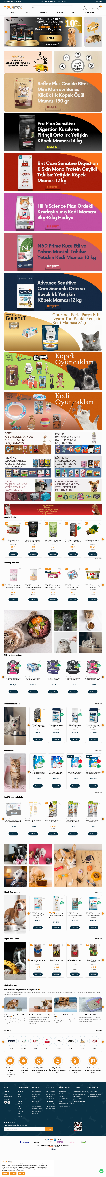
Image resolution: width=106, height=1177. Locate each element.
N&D (19, 1094)
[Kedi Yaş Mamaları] (28, 466)
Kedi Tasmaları (35, 1113)
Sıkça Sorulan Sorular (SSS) (65, 1103)
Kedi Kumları (34, 1099)
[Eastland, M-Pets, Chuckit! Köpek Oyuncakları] (53, 371)
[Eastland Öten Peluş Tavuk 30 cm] (74, 950)
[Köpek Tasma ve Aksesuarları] (78, 490)
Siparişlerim (62, 1094)
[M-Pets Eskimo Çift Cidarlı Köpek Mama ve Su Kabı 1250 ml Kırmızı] (33, 667)
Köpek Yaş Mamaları (50, 1094)
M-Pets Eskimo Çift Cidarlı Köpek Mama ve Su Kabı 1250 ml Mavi (53, 678)
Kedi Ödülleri (34, 1096)
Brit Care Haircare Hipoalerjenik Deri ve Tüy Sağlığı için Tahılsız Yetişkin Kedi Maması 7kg (38, 726)
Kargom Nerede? (63, 1091)
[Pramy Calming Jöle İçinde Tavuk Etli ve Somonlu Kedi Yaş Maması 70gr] (36, 575)
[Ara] (71, 7)
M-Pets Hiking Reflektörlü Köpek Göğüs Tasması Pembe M (92, 678)
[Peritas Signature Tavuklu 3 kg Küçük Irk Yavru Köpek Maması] (74, 903)
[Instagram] (8, 1102)
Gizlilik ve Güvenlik (77, 1104)
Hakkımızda (7, 1091)
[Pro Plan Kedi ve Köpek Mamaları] (53, 132)
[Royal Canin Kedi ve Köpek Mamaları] (43, 32)
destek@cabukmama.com (96, 1096)
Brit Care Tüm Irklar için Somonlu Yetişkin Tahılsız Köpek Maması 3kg (56, 914)
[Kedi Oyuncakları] (28, 443)
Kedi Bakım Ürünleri (36, 1106)
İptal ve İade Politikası (78, 1099)
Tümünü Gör (99, 1030)
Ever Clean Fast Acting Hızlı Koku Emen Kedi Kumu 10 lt (75, 772)
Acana (19, 1113)
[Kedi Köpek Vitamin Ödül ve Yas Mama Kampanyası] (53, 509)
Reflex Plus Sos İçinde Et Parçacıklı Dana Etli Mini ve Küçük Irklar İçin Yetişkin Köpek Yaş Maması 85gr (73, 541)
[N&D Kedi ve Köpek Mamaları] (53, 252)
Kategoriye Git (98, 513)
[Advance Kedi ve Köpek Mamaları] (53, 292)
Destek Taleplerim (63, 1098)
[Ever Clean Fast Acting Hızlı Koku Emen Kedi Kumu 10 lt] (74, 761)
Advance (20, 1108)
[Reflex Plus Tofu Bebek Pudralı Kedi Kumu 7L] (56, 761)
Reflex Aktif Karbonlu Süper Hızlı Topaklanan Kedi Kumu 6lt (37, 772)
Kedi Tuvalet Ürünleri (36, 1104)
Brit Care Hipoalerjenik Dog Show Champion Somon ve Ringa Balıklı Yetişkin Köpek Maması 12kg (93, 914)
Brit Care (20, 1099)
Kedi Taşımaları (35, 1101)
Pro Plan (20, 1101)
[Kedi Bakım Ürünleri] (65, 642)
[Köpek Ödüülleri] (40, 854)
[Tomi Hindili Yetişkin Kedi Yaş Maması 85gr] (93, 529)
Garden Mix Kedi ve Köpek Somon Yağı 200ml (33, 541)
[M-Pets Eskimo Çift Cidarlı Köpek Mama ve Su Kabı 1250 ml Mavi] (53, 667)
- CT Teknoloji (56, 1146)
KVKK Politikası (76, 1096)
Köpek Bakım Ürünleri (50, 1108)
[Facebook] (5, 1102)
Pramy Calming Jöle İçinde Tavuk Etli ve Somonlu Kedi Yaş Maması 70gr (36, 586)
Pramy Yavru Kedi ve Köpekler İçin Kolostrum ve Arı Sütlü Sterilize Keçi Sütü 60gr (16, 586)
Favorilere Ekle (20, 523)
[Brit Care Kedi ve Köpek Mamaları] (53, 172)
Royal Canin (21, 1091)
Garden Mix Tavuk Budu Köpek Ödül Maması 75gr (13, 541)
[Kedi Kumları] (15, 772)
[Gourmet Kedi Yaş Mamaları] (53, 331)
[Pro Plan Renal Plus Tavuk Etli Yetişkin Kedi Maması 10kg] (93, 715)
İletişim (6, 1094)
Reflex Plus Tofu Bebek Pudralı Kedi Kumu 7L (56, 772)
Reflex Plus (20, 1104)
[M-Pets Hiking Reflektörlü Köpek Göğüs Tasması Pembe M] (93, 667)
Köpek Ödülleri (49, 1096)
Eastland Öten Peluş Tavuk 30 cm (75, 961)
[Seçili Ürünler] (93, 32)
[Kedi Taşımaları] (28, 490)
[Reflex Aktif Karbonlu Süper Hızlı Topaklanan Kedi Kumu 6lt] (37, 761)
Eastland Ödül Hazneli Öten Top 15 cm (38, 961)
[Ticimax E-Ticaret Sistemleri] (53, 1149)
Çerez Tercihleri (65, 1145)
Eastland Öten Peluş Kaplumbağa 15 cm (56, 961)
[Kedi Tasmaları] (65, 620)
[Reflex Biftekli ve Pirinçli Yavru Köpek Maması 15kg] (37, 903)
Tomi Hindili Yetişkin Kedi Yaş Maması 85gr (92, 541)
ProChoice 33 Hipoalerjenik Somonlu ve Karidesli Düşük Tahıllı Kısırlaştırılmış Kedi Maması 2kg (56, 726)
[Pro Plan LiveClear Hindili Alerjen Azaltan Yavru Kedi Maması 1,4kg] (74, 715)
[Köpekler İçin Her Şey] (78, 865)
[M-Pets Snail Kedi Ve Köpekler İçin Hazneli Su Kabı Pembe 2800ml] (73, 667)
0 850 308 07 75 (93, 1092)
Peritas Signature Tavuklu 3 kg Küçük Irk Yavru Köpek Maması (75, 914)
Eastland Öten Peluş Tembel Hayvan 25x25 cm (93, 961)
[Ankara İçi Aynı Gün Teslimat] (28, 62)
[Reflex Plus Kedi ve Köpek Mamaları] (53, 92)
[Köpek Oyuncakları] (78, 443)
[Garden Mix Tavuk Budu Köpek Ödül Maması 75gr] (13, 529)
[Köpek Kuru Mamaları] (40, 876)
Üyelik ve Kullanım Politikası (79, 1091)
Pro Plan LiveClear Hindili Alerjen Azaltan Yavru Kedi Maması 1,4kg (75, 726)
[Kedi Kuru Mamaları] (90, 620)
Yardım (61, 1101)
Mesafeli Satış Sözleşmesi (79, 1094)
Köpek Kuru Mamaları (50, 1091)
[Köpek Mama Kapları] (15, 876)
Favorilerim (61, 1096)
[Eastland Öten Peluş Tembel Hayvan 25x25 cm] (93, 950)
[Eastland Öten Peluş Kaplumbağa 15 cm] (56, 950)
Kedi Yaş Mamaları (36, 1094)
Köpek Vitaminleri (50, 1099)
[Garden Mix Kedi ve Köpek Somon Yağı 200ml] (33, 529)
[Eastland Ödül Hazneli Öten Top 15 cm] (37, 950)
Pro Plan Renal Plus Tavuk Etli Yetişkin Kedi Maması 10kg (93, 726)
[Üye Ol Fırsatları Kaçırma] (78, 62)
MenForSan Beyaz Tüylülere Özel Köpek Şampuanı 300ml (53, 541)
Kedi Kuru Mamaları (36, 1091)
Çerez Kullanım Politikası (79, 1101)
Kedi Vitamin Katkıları (36, 1111)
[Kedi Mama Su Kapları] (90, 642)
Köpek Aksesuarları (50, 1106)
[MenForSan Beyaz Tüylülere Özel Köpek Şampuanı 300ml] (53, 529)
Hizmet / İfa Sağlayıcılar (64, 1106)
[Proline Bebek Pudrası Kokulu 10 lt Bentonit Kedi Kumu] (93, 761)
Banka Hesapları (8, 1096)
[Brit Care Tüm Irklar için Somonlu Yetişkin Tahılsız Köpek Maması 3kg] (56, 903)
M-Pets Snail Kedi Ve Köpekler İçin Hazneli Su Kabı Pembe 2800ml (73, 678)
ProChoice (20, 1111)
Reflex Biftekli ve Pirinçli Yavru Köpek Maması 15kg (38, 914)
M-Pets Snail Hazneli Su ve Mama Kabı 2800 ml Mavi (13, 678)
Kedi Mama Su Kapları (37, 1108)
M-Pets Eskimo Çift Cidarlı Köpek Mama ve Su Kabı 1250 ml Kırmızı (33, 678)
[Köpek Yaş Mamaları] (78, 466)
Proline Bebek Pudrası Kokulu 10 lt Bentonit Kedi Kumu (93, 772)
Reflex (19, 1096)
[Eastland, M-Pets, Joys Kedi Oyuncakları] (53, 411)
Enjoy (19, 1106)
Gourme (20, 1116)
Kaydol (49, 1129)
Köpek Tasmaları (49, 1101)
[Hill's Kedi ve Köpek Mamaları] (53, 212)
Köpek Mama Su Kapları (51, 1104)
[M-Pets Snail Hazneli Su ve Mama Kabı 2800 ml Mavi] (13, 667)
